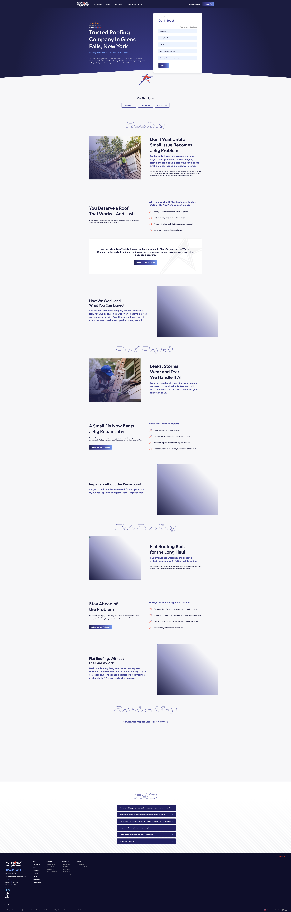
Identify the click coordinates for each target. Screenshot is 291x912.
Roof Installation (51, 864)
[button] (146, 808)
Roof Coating (66, 869)
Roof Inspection (67, 864)
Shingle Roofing (51, 866)
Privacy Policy (7, 909)
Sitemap (25, 909)
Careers (35, 876)
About (34, 867)
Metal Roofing (50, 869)
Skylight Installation (52, 874)
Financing (35, 873)
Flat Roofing (162, 105)
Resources (36, 870)
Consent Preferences (17, 909)
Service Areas (37, 882)
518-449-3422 (194, 4)
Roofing (128, 105)
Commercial (132, 4)
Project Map (36, 879)
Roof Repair (146, 105)
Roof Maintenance (67, 866)
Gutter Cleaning (67, 874)
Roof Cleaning (66, 871)
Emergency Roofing (83, 866)
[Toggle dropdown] (103, 4)
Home (34, 861)
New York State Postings (34, 909)
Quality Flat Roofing (52, 871)
